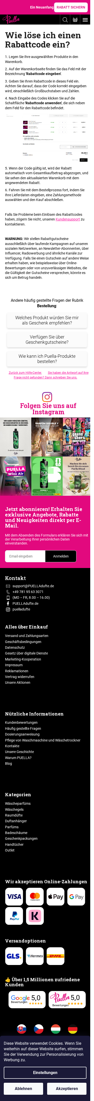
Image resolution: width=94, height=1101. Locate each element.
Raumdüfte (14, 815)
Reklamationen (16, 671)
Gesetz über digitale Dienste (26, 653)
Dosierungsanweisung (22, 734)
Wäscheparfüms (18, 804)
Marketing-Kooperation (23, 659)
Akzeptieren (67, 1088)
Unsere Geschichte (19, 752)
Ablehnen (23, 1088)
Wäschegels (14, 810)
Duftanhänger (16, 821)
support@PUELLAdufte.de (33, 586)
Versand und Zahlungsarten (26, 636)
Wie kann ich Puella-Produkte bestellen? (47, 359)
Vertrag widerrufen (19, 677)
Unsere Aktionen (17, 682)
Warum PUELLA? (18, 758)
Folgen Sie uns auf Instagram (48, 408)
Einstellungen (45, 1072)
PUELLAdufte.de (25, 604)
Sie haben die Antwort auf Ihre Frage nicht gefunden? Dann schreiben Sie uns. (51, 375)
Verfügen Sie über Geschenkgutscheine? (47, 339)
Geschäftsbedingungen (23, 642)
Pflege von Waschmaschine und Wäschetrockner (42, 740)
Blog (8, 764)
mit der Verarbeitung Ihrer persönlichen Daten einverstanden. (46, 539)
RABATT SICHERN (71, 7)
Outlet (10, 850)
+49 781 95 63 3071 (28, 592)
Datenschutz (15, 648)
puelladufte (21, 609)
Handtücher (14, 844)
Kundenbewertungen (21, 722)
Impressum (14, 665)
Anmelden (61, 556)
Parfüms (12, 827)
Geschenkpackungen (21, 838)
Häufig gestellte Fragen (23, 728)
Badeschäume (16, 833)
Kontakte (12, 746)
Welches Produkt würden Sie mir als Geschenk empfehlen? (47, 320)
